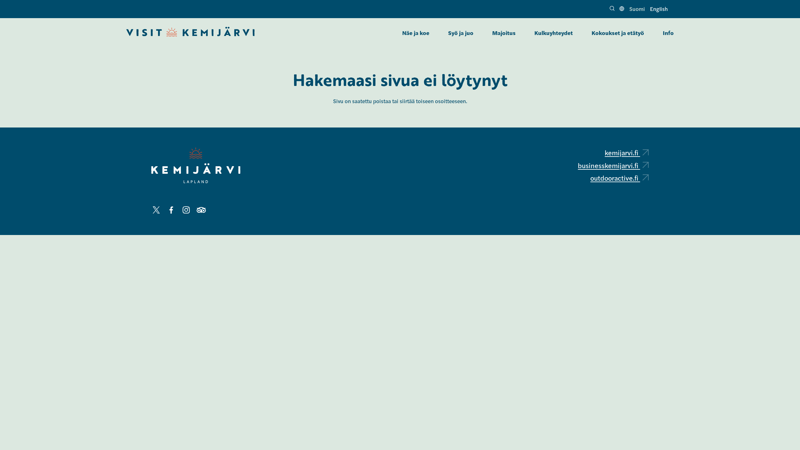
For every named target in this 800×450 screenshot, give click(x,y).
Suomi (637, 8)
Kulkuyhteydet (553, 33)
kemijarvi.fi (622, 152)
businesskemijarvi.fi (609, 165)
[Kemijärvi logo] (195, 165)
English (659, 8)
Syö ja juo (460, 33)
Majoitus (504, 33)
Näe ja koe (415, 33)
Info (668, 33)
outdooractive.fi (615, 177)
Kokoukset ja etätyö (618, 33)
